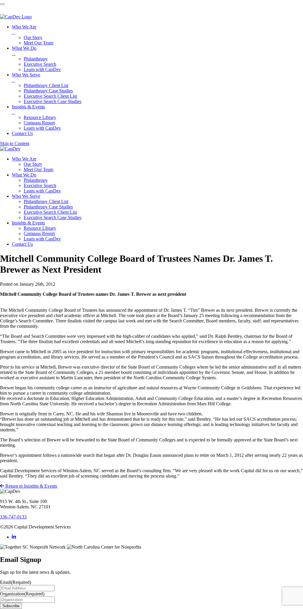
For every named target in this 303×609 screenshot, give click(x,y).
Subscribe (11, 606)
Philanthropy (36, 180)
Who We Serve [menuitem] (26, 77)
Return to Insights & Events (30, 486)
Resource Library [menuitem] (40, 117)
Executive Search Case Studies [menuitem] (52, 101)
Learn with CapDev (42, 190)
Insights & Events (28, 222)
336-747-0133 (13, 516)
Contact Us (22, 244)
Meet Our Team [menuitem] (38, 42)
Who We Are (24, 158)
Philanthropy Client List (46, 201)
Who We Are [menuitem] (24, 29)
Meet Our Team (38, 169)
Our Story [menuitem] (33, 37)
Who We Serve (26, 196)
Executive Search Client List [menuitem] (50, 96)
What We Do (24, 174)
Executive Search (40, 185)
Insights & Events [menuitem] (28, 109)
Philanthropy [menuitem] (36, 58)
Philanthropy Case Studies (48, 206)
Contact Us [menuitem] (22, 133)
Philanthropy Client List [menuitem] (46, 85)
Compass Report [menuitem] (39, 122)
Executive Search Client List (50, 212)
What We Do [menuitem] (24, 51)
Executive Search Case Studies (52, 217)
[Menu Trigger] (2, 4)
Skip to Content (14, 143)
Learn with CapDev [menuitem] (42, 69)
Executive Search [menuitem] (40, 64)
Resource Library (40, 228)
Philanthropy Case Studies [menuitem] (48, 90)
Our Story (33, 164)
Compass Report (39, 233)
